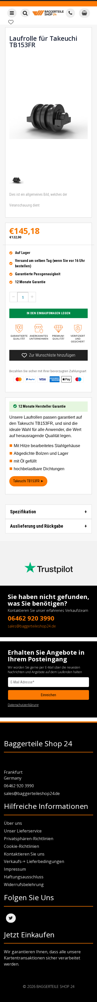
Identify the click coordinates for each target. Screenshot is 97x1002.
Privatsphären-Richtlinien (28, 838)
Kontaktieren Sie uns (24, 854)
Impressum (15, 869)
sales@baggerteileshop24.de (32, 626)
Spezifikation (23, 511)
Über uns (13, 823)
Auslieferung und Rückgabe (36, 526)
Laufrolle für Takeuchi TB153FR (43, 41)
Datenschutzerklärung (23, 705)
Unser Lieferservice (23, 831)
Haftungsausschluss (23, 877)
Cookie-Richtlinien (21, 846)
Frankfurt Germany (13, 775)
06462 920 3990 (31, 618)
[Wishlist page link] (10, 22)
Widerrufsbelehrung (24, 884)
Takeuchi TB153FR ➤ (28, 481)
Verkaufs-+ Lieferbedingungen (34, 861)
